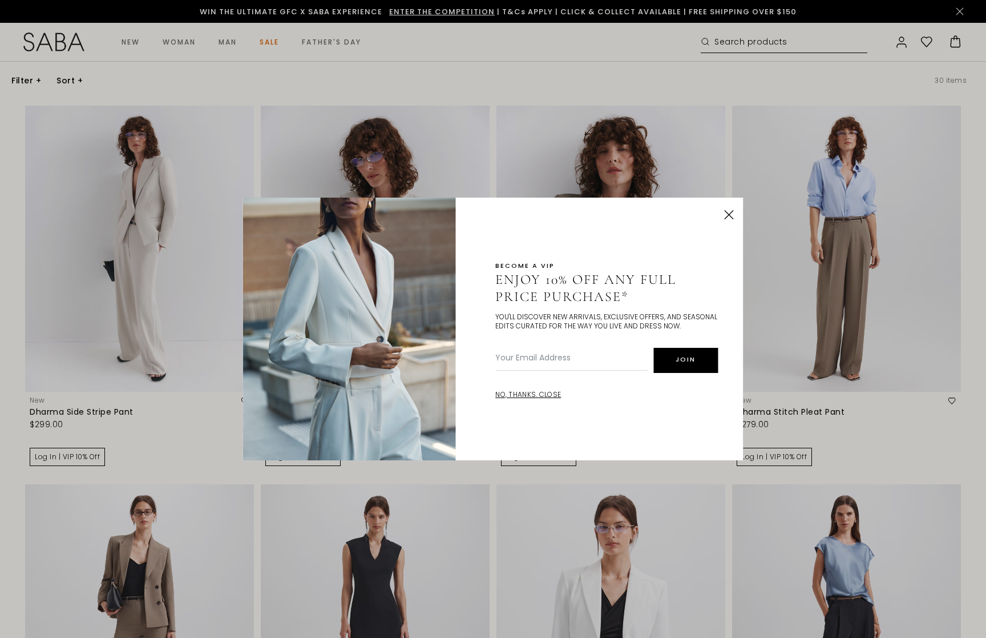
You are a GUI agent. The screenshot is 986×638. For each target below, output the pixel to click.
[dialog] (493, 319)
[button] (729, 214)
